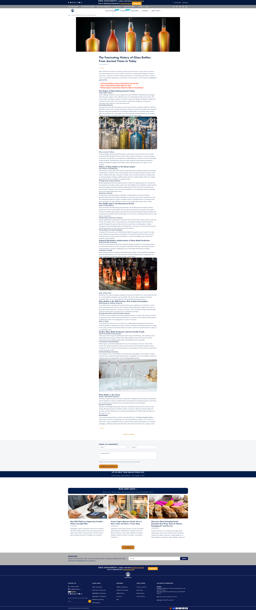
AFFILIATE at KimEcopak (122, 590)
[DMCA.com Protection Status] (72, 592)
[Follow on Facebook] (68, 2)
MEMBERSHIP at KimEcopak (99, 593)
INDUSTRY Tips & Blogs (98, 599)
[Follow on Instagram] (72, 2)
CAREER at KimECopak (122, 587)
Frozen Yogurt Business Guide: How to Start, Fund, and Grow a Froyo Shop (126, 522)
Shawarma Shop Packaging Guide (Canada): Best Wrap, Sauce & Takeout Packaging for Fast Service (166, 523)
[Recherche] (173, 6)
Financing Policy (141, 596)
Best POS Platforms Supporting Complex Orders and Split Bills (86, 522)
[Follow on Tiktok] (81, 2)
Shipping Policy (140, 593)
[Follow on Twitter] (70, 2)
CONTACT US (185, 2)
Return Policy (140, 590)
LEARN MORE (136, 3)
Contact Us (119, 596)
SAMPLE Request (96, 602)
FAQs (117, 599)
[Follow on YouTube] (79, 2)
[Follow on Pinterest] (77, 2)
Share (102, 68)
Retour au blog (129, 434)
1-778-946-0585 (177, 2)
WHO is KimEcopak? (97, 587)
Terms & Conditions (141, 587)
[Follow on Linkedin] (75, 2)
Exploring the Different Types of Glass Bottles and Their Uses (119, 83)
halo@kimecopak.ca (75, 589)
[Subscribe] (89, 601)
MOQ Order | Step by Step (99, 590)
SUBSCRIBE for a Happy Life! (99, 596)
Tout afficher (128, 547)
